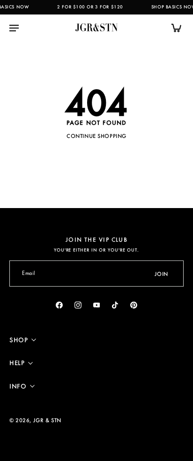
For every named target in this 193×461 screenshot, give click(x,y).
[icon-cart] (173, 27)
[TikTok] (115, 305)
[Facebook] (59, 305)
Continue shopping (96, 135)
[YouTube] (96, 305)
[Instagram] (78, 305)
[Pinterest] (134, 305)
